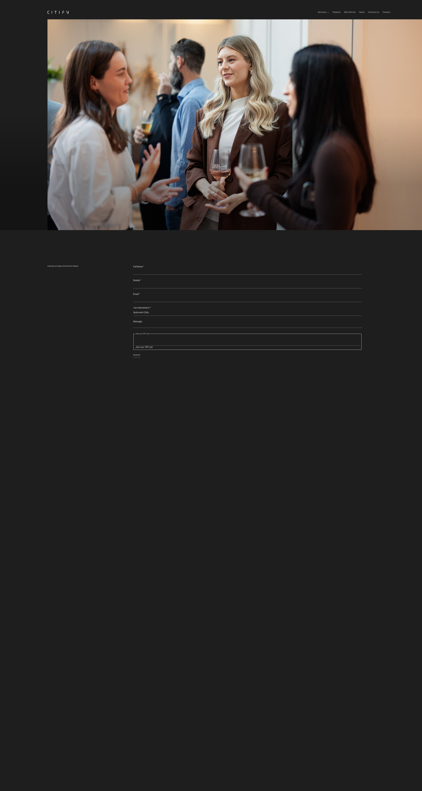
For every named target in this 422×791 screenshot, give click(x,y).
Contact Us (373, 12)
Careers (386, 12)
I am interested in (142, 307)
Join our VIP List (144, 347)
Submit (136, 355)
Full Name (138, 266)
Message (137, 321)
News (362, 12)
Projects (336, 12)
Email (136, 294)
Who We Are (350, 12)
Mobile (137, 280)
